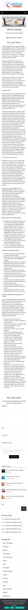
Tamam (6, 607)
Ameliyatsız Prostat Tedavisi (13, 476)
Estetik (4, 560)
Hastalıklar (5, 582)
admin (21, 33)
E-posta (5, 435)
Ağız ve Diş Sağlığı (7, 543)
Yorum (4, 406)
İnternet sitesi (7, 443)
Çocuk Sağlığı (6, 553)
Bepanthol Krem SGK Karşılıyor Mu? (14, 483)
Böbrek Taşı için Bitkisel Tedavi (12, 519)
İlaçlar (4, 585)
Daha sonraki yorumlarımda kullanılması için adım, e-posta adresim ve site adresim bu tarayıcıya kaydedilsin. (14, 451)
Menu (25, 12)
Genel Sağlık (6, 567)
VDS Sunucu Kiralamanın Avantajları (14, 470)
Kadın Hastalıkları (7, 589)
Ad (3, 428)
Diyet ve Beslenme (7, 557)
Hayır (12, 607)
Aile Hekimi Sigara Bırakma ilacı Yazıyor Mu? (16, 489)
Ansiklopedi (6, 546)
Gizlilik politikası (20, 607)
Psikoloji (5, 592)
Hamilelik (5, 578)
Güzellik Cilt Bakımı (8, 571)
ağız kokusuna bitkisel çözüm (13, 529)
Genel (4, 564)
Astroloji (5, 550)
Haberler (5, 574)
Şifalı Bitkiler (6, 596)
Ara (3, 504)
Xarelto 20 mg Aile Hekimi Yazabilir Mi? (15, 496)
